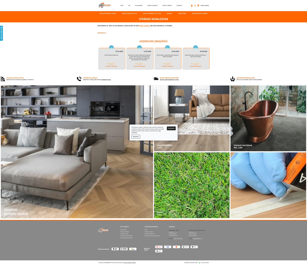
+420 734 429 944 (177, 238)
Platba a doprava (152, 5)
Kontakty (179, 5)
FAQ (129, 5)
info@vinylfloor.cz (197, 238)
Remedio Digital (194, 262)
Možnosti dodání (124, 231)
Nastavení (136, 137)
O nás (121, 5)
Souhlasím (171, 128)
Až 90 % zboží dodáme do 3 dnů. (169, 79)
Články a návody (167, 5)
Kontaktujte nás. (106, 79)
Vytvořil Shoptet (205, 262)
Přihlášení (192, 6)
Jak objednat (138, 5)
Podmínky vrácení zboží (126, 235)
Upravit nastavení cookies (129, 262)
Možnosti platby (124, 233)
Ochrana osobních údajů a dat (152, 235)
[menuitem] (107, 13)
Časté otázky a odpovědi (126, 238)
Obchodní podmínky (150, 233)
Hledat (195, 6)
